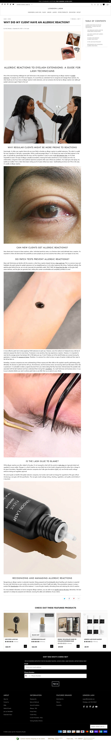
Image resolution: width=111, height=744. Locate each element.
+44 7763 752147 (92, 702)
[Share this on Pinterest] (74, 599)
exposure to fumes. (24, 357)
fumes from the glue (61, 267)
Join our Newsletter (8, 711)
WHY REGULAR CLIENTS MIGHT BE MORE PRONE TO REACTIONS (95, 31)
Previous (73, 19)
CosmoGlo (58, 705)
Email (26, 664)
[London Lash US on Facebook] (2, 4)
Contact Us (6, 702)
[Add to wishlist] (5, 614)
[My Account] (101, 4)
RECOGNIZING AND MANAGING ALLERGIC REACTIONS (95, 45)
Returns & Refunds (34, 702)
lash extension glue (62, 155)
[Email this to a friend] (78, 599)
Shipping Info (33, 699)
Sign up (55, 684)
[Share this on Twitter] (64, 599)
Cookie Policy (33, 714)
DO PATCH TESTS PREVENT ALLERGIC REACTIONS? (93, 38)
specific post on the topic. (62, 590)
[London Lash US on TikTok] (10, 4)
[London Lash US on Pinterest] (7, 4)
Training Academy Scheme (36, 721)
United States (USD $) (23, 4)
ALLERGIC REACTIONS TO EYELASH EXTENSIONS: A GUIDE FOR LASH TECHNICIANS (93, 26)
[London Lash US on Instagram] (5, 4)
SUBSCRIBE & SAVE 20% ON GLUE (55, 1)
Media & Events (7, 708)
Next (78, 19)
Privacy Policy (33, 711)
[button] (44, 12)
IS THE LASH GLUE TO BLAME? (94, 41)
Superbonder (14, 586)
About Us (6, 699)
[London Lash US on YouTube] (13, 4)
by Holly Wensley (7, 28)
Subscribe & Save (8, 714)
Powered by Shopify (21, 732)
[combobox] (27, 676)
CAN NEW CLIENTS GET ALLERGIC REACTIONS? (95, 34)
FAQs (5, 705)
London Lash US (11, 732)
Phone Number (29, 672)
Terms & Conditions (34, 705)
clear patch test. (60, 263)
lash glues (62, 465)
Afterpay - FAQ (33, 708)
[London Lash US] (55, 8)
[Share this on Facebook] (69, 599)
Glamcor (58, 702)
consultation (48, 369)
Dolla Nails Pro (59, 699)
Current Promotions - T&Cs (36, 717)
